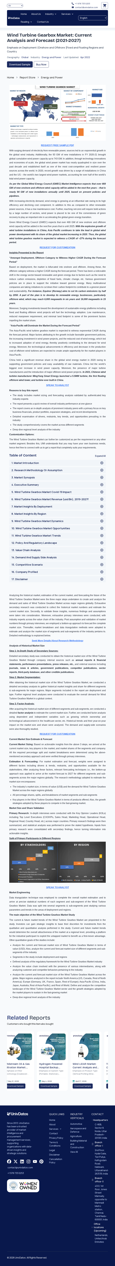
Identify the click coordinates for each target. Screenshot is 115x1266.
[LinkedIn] (22, 1161)
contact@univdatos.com (86, 7)
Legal (52, 1150)
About (52, 1124)
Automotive (76, 1123)
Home (10, 77)
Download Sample (19, 64)
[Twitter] (15, 1161)
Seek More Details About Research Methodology (57, 640)
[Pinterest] (41, 1161)
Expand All (100, 455)
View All (74, 1151)
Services (53, 1128)
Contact (53, 1133)
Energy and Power (51, 57)
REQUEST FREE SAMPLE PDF (57, 145)
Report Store (27, 77)
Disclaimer (54, 1154)
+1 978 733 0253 (82, 3)
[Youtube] (35, 1161)
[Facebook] (9, 1161)
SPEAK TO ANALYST (57, 385)
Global (24, 57)
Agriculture (76, 1136)
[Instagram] (28, 1161)
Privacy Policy (56, 1137)
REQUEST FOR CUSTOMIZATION (57, 247)
